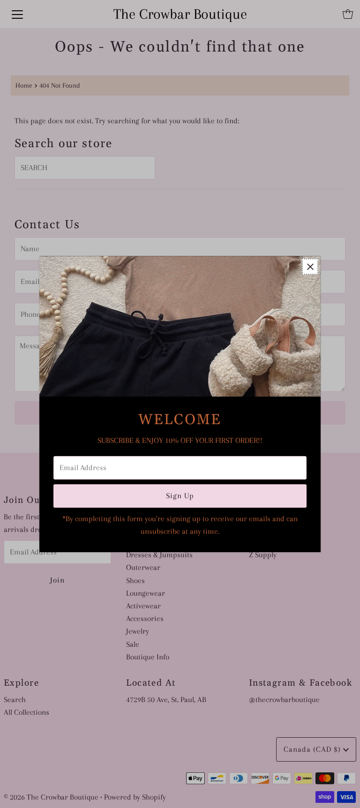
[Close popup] (310, 266)
